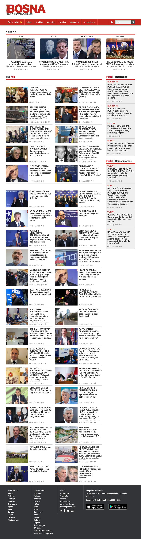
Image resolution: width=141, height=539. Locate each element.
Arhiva (63, 491)
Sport (10, 507)
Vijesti (29, 22)
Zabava (37, 520)
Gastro (37, 501)
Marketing (64, 493)
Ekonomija (74, 22)
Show (36, 509)
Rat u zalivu (13, 491)
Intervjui (51, 22)
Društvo (11, 517)
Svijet (10, 515)
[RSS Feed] (61, 511)
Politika (39, 22)
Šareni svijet (39, 525)
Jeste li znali (39, 491)
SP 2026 (37, 528)
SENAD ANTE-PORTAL (43, 531)
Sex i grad (38, 512)
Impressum (65, 501)
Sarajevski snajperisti (43, 533)
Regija (10, 509)
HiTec (36, 504)
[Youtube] (72, 511)
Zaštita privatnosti (68, 507)
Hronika (62, 22)
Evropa (11, 512)
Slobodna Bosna (104, 500)
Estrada (37, 517)
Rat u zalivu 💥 (15, 22)
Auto (36, 507)
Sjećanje (37, 493)
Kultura (37, 496)
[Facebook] (64, 511)
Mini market (13, 520)
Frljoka (37, 523)
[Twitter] (68, 511)
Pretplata (64, 496)
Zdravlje (37, 499)
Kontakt (63, 499)
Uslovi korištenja (67, 504)
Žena (36, 515)
